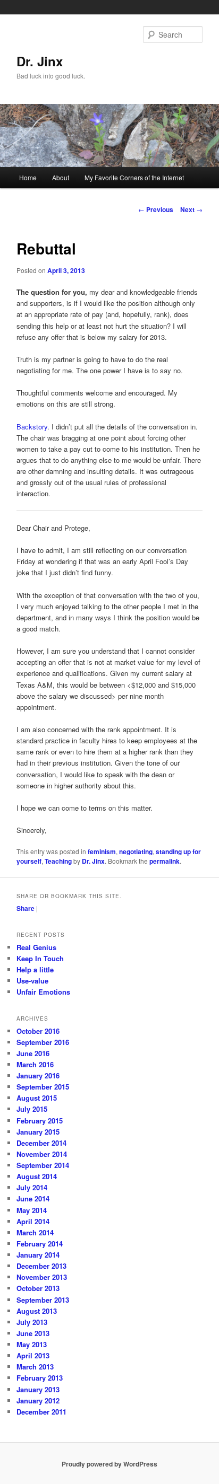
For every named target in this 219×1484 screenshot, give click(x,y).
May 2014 (31, 1210)
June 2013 (32, 1333)
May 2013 (31, 1344)
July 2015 (31, 1109)
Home (28, 177)
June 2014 (32, 1198)
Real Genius (36, 947)
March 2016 (35, 1064)
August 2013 (36, 1311)
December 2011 (41, 1412)
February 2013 (39, 1378)
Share (25, 908)
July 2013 (31, 1322)
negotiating (136, 851)
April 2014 (32, 1221)
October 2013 (38, 1288)
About (60, 177)
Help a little (35, 969)
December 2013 (41, 1266)
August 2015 (36, 1098)
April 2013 (32, 1355)
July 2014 (31, 1187)
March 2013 (35, 1367)
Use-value (32, 981)
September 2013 (42, 1300)
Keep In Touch (40, 958)
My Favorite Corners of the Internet (134, 177)
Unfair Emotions (43, 992)
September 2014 (42, 1165)
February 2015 (39, 1121)
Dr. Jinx (39, 61)
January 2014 (38, 1255)
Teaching (58, 861)
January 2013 (38, 1389)
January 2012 (38, 1400)
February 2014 (39, 1244)
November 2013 (41, 1277)
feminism (102, 851)
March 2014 (35, 1232)
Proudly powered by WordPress (109, 1464)
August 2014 (36, 1176)
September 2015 (42, 1087)
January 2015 (38, 1132)
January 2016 (38, 1075)
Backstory (31, 427)
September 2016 (42, 1042)
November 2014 (41, 1154)
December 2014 (41, 1143)
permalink (164, 861)
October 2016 (38, 1031)
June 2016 (32, 1053)
